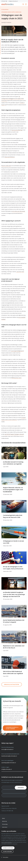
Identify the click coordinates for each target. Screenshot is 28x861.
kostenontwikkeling (17, 130)
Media (3, 818)
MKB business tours (16, 377)
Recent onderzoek (6, 165)
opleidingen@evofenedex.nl (8, 762)
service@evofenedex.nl (7, 749)
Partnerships (5, 824)
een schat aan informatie (18, 211)
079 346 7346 (4, 1)
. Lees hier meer (20, 271)
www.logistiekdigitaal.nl (17, 351)
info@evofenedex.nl (13, 1)
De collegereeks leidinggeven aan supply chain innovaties (12, 98)
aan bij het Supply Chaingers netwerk (14, 434)
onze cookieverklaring (6, 842)
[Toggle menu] (26, 4)
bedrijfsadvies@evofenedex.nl (9, 756)
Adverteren (4, 827)
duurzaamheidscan (10, 157)
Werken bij (4, 821)
